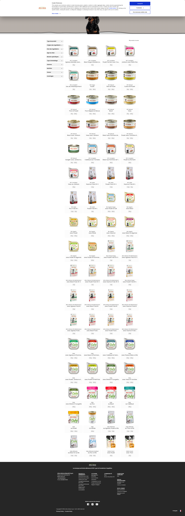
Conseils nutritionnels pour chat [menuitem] (84, 482)
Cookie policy (112, 8)
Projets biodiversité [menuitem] (96, 483)
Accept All (140, 3)
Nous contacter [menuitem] (121, 489)
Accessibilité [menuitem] (82, 490)
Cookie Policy (68, 511)
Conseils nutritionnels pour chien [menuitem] (84, 484)
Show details (55, 13)
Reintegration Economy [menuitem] (94, 475)
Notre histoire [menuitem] (94, 478)
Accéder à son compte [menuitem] (120, 482)
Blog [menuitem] (105, 475)
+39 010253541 (61, 478)
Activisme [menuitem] (93, 479)
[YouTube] (97, 505)
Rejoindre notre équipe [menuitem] (121, 493)
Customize (139, 7)
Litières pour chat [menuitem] (83, 479)
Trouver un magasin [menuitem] (122, 491)
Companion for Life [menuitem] (96, 481)
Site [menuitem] (118, 476)
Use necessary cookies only (140, 12)
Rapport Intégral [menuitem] (95, 484)
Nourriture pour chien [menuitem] (84, 478)
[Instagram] (92, 505)
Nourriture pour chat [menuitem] (83, 476)
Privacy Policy (60, 511)
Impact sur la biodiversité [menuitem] (82, 487)
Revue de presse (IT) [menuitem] (109, 476)
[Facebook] (88, 505)
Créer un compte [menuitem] (121, 485)
